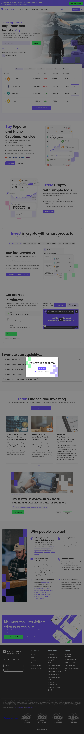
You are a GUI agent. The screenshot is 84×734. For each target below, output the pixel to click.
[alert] (42, 367)
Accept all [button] (42, 368)
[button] (42, 371)
